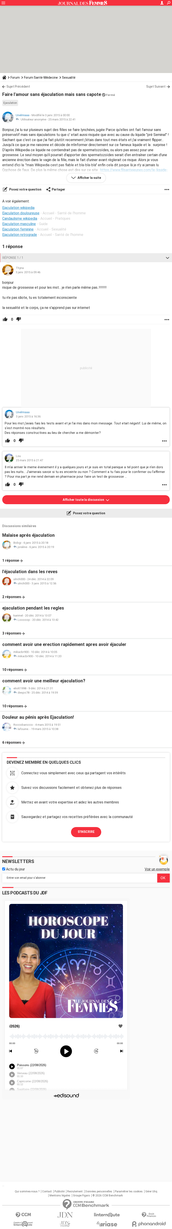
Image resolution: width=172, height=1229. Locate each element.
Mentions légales (59, 1195)
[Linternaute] (107, 1215)
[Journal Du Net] (65, 1215)
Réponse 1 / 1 (12, 258)
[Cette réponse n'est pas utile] (19, 319)
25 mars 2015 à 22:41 (61, 119)
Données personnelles (98, 1191)
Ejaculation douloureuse (20, 213)
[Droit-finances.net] (149, 1215)
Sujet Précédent (18, 86)
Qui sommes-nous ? (27, 1191)
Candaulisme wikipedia (19, 218)
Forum (15, 77)
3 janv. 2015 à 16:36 (28, 416)
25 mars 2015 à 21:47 (29, 460)
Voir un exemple (157, 869)
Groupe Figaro (81, 1195)
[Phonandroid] (149, 1224)
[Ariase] (107, 1223)
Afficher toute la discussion (84, 499)
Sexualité (68, 77)
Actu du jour (15, 869)
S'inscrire (86, 832)
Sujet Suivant (156, 86)
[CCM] (23, 1215)
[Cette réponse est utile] (5, 319)
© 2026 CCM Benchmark (107, 1195)
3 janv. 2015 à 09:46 (28, 272)
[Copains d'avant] (23, 1224)
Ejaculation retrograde (19, 235)
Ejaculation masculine (19, 224)
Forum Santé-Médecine (41, 77)
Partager (58, 189)
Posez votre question (25, 189)
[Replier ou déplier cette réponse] (167, 257)
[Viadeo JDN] (65, 1224)
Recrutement (75, 1191)
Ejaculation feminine (18, 229)
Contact (47, 1191)
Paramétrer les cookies (129, 1191)
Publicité (59, 1191)
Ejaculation (10, 102)
